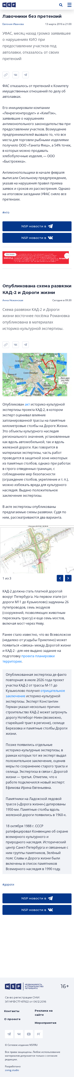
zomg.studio (12, 1070)
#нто (5, 212)
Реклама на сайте (44, 1012)
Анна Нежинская (12, 300)
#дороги (8, 884)
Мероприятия (45, 1022)
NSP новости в (33, 226)
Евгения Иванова (13, 24)
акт (27, 404)
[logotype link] (12, 5)
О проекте (12, 1019)
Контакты (11, 1011)
